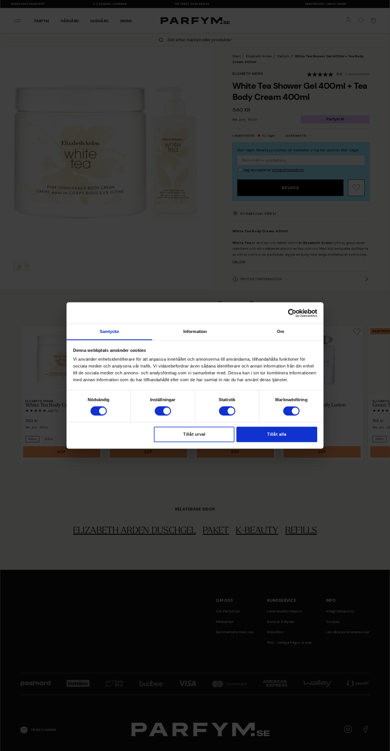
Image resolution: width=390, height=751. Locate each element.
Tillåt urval (194, 434)
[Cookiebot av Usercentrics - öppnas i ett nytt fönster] (292, 313)
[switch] (163, 411)
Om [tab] (280, 331)
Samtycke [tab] (109, 331)
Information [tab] (195, 331)
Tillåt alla (276, 434)
